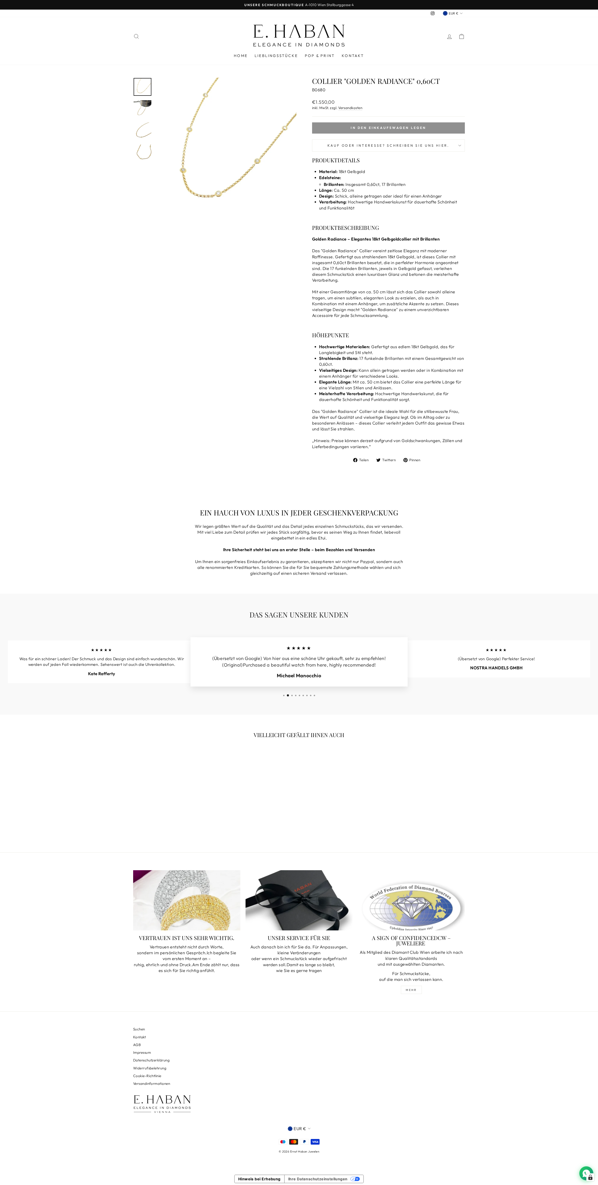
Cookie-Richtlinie (147, 1076)
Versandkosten (350, 108)
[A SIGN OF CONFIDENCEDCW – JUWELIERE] (411, 900)
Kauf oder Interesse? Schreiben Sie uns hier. (388, 145)
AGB (137, 1045)
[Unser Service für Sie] (299, 900)
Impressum (142, 1052)
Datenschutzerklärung (151, 1060)
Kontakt (353, 55)
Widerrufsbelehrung (149, 1068)
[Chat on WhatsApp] (586, 1173)
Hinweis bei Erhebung (259, 1179)
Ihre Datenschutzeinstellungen (318, 1179)
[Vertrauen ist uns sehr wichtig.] (186, 900)
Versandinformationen (151, 1083)
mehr (411, 990)
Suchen (139, 1029)
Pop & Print (320, 55)
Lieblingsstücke (276, 55)
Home (241, 55)
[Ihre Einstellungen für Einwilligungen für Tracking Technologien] (590, 1177)
